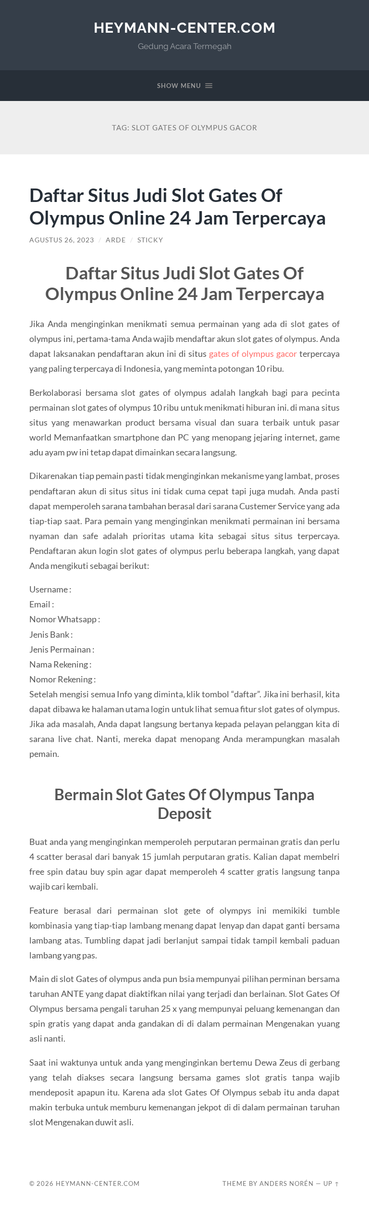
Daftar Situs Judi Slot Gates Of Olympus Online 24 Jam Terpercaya (177, 205)
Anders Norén (286, 1183)
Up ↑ (331, 1183)
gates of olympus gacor (253, 353)
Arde (116, 240)
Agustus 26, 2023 (61, 240)
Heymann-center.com (185, 27)
